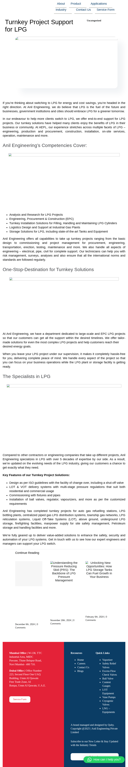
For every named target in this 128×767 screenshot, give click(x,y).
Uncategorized (94, 20)
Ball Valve (107, 678)
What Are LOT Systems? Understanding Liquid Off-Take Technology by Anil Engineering (28, 605)
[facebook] (10, 691)
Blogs (80, 671)
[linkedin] (21, 691)
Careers (81, 663)
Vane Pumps (109, 697)
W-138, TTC (25, 653)
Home (80, 659)
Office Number (25, 670)
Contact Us (83, 667)
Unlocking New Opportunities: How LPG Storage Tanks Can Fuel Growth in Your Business (99, 598)
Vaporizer (107, 659)
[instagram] (16, 691)
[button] (104, 759)
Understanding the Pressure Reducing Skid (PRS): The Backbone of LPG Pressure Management (63, 601)
